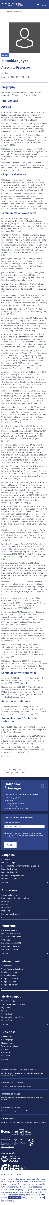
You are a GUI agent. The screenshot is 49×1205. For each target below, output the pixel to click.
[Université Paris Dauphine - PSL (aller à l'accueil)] (12, 4)
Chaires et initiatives (10, 946)
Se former (5, 1055)
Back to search (7, 756)
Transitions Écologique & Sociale (17, 808)
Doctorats (5, 911)
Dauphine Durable (9, 869)
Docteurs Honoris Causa (11, 933)
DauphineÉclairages (13, 786)
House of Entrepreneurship (13, 875)
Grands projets (7, 1039)
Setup (41, 1197)
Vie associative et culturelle (13, 1004)
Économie (10, 800)
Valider (10, 845)
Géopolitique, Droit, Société (15, 798)
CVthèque (5, 940)
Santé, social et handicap (12, 1017)
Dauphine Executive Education (18, 1069)
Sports (4, 1010)
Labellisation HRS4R (9, 949)
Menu (44, 5)
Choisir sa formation (10, 895)
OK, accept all (14, 1197)
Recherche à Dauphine (11, 936)
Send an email (7, 73)
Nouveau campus (8, 862)
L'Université (6, 859)
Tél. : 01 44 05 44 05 (7, 1147)
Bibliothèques (7, 1020)
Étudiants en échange (10, 972)
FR (38, 4)
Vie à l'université (8, 1001)
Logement (5, 1007)
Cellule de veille (7, 1014)
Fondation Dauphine (10, 878)
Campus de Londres (10, 978)
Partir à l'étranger (9, 975)
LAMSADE (5, 55)
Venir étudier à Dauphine (12, 969)
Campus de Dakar (9, 985)
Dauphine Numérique (10, 872)
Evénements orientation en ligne (15, 898)
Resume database (14, 11)
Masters (4, 904)
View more (4, 882)
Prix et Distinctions (9, 930)
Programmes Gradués (11, 914)
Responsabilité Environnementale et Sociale (20, 866)
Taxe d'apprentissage (10, 1046)
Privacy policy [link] (8, 1200)
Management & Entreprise (15, 803)
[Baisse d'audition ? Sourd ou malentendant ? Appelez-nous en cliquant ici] (31, 1144)
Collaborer (5, 1052)
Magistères (6, 907)
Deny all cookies (29, 1197)
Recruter (5, 1049)
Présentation (7, 965)
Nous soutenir (7, 1043)
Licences (5, 901)
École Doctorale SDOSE (11, 943)
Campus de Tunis (8, 981)
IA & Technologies (13, 806)
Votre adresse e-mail (12, 823)
